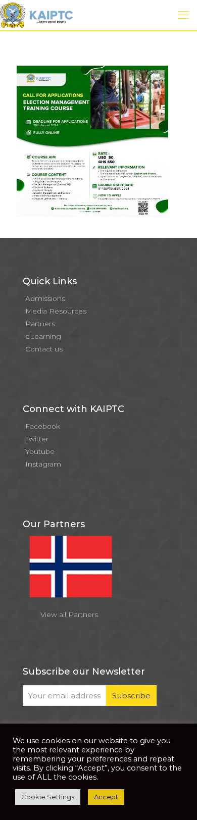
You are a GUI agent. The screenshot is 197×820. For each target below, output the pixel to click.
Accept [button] (106, 797)
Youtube (40, 451)
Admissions (45, 298)
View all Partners (69, 614)
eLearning (43, 336)
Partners (40, 324)
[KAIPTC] (36, 15)
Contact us (44, 349)
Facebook (42, 426)
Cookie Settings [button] (47, 797)
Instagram (43, 464)
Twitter (36, 439)
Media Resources (55, 311)
